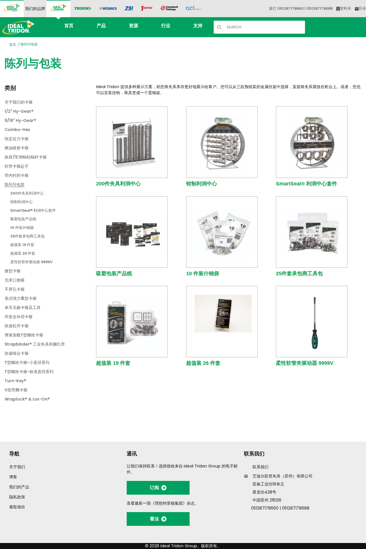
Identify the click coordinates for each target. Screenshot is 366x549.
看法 (154, 519)
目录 (362, 8)
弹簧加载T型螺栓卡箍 (24, 335)
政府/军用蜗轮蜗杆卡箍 (26, 157)
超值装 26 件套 (203, 363)
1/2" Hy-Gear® (19, 111)
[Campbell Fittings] (169, 8)
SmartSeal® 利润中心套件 (306, 184)
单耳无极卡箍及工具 (23, 307)
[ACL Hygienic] (194, 8)
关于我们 (17, 467)
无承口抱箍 (15, 280)
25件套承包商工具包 (299, 273)
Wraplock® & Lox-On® (27, 399)
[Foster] (147, 9)
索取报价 (17, 507)
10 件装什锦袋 (202, 273)
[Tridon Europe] (83, 9)
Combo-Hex (17, 129)
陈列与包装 (29, 44)
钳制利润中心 (201, 184)
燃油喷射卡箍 (17, 148)
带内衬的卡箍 (17, 175)
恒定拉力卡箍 (17, 139)
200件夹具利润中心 (118, 184)
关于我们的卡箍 (19, 102)
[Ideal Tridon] (58, 8)
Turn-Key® (15, 381)
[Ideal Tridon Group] (12, 8)
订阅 (154, 487)
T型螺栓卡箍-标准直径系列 (29, 371)
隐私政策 (17, 497)
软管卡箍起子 (17, 166)
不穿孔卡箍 (15, 289)
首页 (12, 44)
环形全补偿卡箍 (19, 317)
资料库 (345, 8)
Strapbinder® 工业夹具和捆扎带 (35, 344)
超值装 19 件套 (113, 363)
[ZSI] (129, 8)
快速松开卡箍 (17, 326)
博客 (13, 477)
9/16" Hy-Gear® (20, 120)
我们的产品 (19, 487)
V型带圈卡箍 (16, 390)
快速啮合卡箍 (17, 353)
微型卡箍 (13, 271)
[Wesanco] (108, 9)
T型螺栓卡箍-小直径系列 (27, 362)
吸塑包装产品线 (114, 273)
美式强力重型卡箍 (21, 298)
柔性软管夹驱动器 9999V (304, 363)
